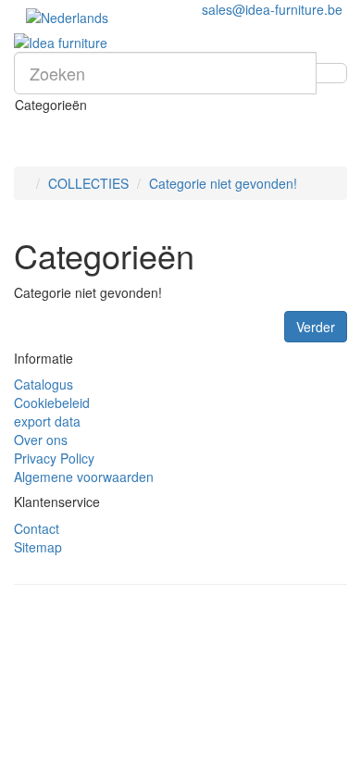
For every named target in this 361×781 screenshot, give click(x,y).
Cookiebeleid (52, 402)
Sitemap (38, 547)
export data (47, 421)
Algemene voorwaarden (84, 476)
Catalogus (43, 384)
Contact (36, 528)
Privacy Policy (54, 458)
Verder (315, 326)
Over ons (41, 439)
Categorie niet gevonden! (223, 183)
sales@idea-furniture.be (272, 9)
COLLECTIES (88, 183)
